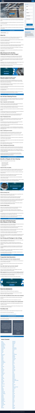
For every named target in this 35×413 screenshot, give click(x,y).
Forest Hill (2, 363)
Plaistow (2, 352)
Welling (2, 379)
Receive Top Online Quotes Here (12, 218)
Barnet (13, 383)
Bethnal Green (3, 354)
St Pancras (2, 380)
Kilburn (13, 346)
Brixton (2, 367)
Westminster (2, 369)
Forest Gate (2, 366)
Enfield (13, 372)
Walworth (2, 355)
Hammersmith (14, 358)
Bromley (2, 350)
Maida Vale (2, 407)
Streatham (2, 389)
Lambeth (2, 368)
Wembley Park (14, 379)
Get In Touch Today (12, 30)
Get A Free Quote (12, 336)
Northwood (13, 407)
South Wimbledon (14, 354)
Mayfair (2, 382)
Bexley (2, 406)
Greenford (13, 393)
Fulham (13, 344)
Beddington (13, 356)
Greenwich (2, 342)
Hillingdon (13, 405)
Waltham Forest (3, 401)
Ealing (13, 385)
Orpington (13, 355)
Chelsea (2, 394)
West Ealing (13, 384)
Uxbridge (13, 408)
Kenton (13, 392)
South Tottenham (3, 393)
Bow (1, 353)
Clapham (2, 377)
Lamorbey (2, 390)
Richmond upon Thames (15, 380)
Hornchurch (13, 369)
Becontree (2, 402)
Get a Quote (11, 13)
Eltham (2, 365)
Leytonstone (2, 378)
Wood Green (13, 342)
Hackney (2, 364)
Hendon (13, 368)
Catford (2, 356)
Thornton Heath (3, 404)
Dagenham (13, 343)
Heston (13, 398)
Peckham (2, 351)
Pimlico (2, 376)
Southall (13, 397)
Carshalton (13, 367)
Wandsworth (13, 341)
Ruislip (13, 406)
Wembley (13, 381)
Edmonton (13, 357)
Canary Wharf (3, 343)
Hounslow (13, 395)
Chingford (13, 359)
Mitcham (13, 353)
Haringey (2, 405)
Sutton (13, 371)
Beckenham (2, 381)
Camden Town (3, 391)
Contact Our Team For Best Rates (12, 94)
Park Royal (13, 370)
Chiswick (13, 366)
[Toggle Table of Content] (7, 32)
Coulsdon (13, 382)
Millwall (2, 341)
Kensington (2, 403)
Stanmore (13, 396)
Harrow (13, 394)
